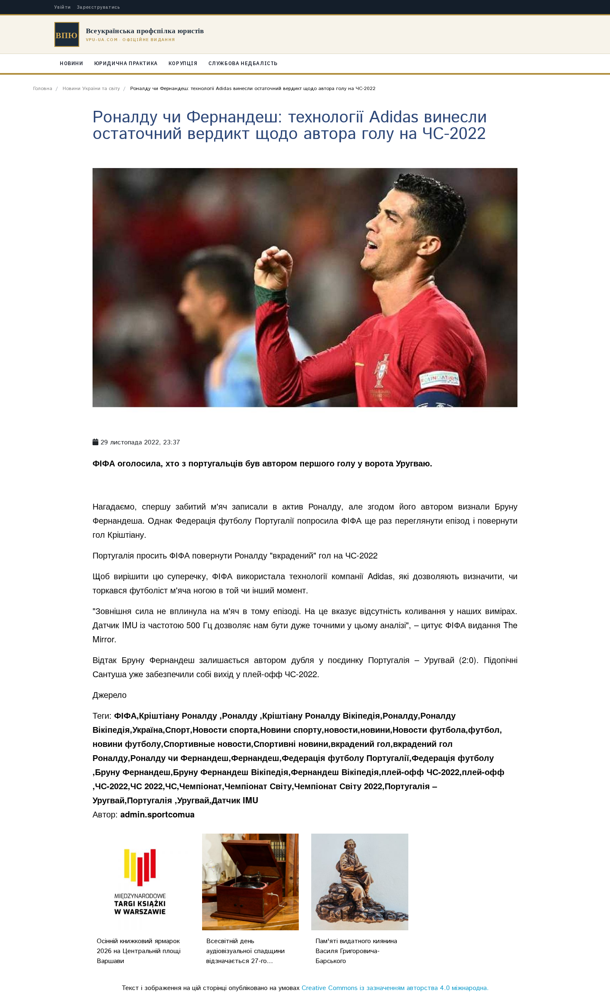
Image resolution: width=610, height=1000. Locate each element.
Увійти (62, 7)
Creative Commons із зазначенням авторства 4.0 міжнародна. (395, 988)
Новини (71, 63)
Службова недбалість (243, 63)
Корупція (183, 63)
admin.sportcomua (157, 814)
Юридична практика (126, 63)
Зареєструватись (98, 7)
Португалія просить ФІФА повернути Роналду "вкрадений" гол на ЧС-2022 (236, 555)
